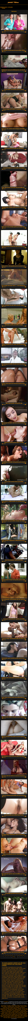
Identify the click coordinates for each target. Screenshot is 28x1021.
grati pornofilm (5, 969)
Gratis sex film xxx (8, 1013)
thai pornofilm (13, 994)
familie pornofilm (14, 968)
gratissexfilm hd (20, 978)
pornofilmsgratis (13, 989)
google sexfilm (22, 968)
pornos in (9, 990)
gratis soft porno (18, 977)
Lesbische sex (3, 1011)
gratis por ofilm (8, 972)
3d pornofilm (5, 967)
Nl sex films (19, 1013)
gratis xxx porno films (11, 978)
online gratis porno (11, 984)
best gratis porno (12, 967)
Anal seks (5, 1017)
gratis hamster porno (14, 969)
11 (23, 955)
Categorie (10, 7)
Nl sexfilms (9, 1005)
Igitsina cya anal (11, 1017)
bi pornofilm (19, 967)
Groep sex (15, 1013)
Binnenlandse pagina (3, 8)
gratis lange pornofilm (12, 971)
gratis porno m (18, 973)
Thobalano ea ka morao (22, 1016)
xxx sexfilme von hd (17, 995)
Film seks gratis (11, 1012)
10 (21, 955)
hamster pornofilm (6, 980)
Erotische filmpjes (23, 1005)
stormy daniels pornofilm (14, 993)
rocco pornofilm (5, 991)
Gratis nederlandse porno (19, 1017)
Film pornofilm (25, 1008)
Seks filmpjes (3, 1005)
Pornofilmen (14, 1)
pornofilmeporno (6, 989)
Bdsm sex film (9, 1010)
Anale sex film (23, 1010)
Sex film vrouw (25, 1009)
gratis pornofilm (9, 976)
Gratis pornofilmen (15, 1011)
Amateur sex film (4, 1009)
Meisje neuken (24, 1006)
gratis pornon (11, 977)
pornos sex (14, 990)
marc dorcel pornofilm (7, 982)
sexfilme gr (6, 993)
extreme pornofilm (6, 968)
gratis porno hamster (9, 973)
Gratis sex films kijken (19, 1012)
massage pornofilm (17, 982)
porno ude (7, 985)
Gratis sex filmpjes (13, 1008)
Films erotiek (10, 1007)
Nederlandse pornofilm (5, 1008)
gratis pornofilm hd (18, 976)
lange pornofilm (10, 981)
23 (13, 956)
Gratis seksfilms (16, 1007)
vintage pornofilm (20, 994)
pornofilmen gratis (17, 987)
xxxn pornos (9, 997)
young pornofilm (16, 997)
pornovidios (20, 990)
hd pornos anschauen (16, 980)
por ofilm (18, 984)
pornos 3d (4, 990)
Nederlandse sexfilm (15, 1005)
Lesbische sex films (16, 1010)
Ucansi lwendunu (13, 1016)
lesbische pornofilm (19, 981)
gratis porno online (13, 975)
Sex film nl (4, 1010)
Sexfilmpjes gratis (10, 1006)
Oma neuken (22, 1007)
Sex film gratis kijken (24, 1011)
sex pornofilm (18, 991)
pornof (12, 985)
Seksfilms (20, 1008)
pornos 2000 (21, 989)
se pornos (12, 991)
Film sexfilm (5, 1015)
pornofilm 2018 (17, 985)
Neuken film (5, 1007)
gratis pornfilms (16, 972)
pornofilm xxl (10, 987)
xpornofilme (9, 995)
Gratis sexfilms (4, 1006)
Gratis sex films (5, 1012)
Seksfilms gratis (11, 1009)
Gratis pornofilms (6, 1016)
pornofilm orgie (17, 986)
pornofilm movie (10, 986)
